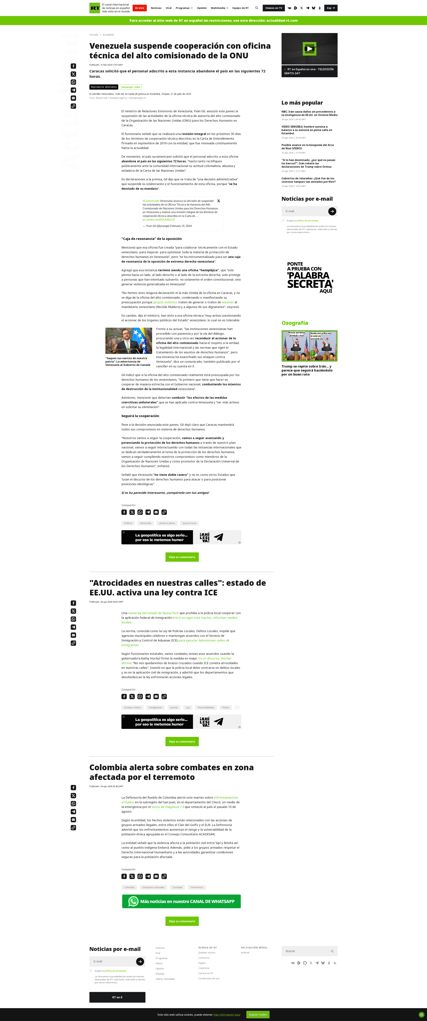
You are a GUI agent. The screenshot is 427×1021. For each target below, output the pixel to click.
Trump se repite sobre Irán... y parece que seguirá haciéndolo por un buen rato (307, 370)
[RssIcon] (335, 963)
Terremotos (196, 887)
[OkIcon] (319, 8)
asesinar (228, 302)
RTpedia (160, 973)
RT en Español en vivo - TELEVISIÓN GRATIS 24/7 (309, 71)
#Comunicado (151, 201)
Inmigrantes (155, 707)
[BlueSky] (313, 8)
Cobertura (203, 968)
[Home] (94, 8)
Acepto (303, 220)
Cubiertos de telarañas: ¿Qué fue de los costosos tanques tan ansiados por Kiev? (309, 180)
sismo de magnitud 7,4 (168, 807)
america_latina (167, 523)
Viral (168, 8)
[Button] (257, 8)
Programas (183, 8)
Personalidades (206, 707)
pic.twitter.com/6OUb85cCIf (159, 219)
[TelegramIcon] (307, 8)
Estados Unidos (132, 707)
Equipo (202, 963)
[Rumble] (295, 8)
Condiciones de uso (209, 978)
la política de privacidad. (307, 220)
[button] (309, 48)
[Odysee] (305, 963)
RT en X (117, 997)
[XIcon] (301, 8)
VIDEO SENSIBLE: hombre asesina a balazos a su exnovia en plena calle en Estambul (307, 130)
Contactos (204, 957)
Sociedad (177, 887)
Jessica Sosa (189, 523)
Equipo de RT (241, 8)
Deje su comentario (182, 557)
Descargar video (130, 87)
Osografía (295, 323)
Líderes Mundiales (165, 979)
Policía (225, 707)
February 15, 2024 (181, 226)
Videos (159, 963)
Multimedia (218, 8)
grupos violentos (165, 302)
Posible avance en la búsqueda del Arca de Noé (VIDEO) (308, 146)
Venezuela (145, 523)
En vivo (139, 8)
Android (245, 952)
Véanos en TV (273, 8)
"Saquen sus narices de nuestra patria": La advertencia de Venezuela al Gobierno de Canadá (127, 361)
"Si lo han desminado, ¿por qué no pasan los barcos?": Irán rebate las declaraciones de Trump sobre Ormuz (308, 163)
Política (128, 523)
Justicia (174, 707)
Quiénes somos (206, 952)
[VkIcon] (289, 8)
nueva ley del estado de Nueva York (153, 613)
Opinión (202, 8)
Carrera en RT (205, 973)
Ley (188, 707)
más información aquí (227, 1015)
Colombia (129, 887)
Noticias (156, 8)
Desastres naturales (153, 887)
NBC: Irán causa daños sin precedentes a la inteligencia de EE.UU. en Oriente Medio (310, 113)
